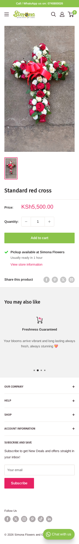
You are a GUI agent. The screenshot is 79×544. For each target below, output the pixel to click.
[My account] (62, 14)
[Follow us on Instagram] (24, 519)
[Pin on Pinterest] (55, 279)
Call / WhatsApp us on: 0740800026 (39, 3)
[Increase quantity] (49, 221)
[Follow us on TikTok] (41, 519)
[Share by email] (71, 279)
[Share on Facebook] (46, 279)
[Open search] (53, 14)
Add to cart (39, 238)
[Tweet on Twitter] (63, 279)
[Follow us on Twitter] (16, 519)
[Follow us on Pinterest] (32, 519)
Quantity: (11, 221)
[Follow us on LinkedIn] (49, 519)
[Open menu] (6, 14)
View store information (26, 264)
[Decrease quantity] (26, 221)
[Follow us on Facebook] (7, 519)
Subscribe (19, 483)
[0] (71, 14)
